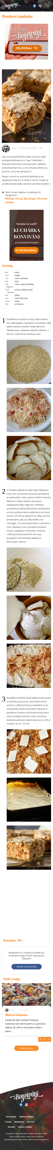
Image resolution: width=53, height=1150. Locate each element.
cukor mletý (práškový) (24, 284)
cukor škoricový (21, 298)
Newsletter (19, 1122)
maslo (17, 301)
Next (48, 1039)
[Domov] (11, 6)
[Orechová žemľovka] (26, 82)
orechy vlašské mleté (24, 289)
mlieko (17, 275)
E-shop (8, 1122)
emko (14, 148)
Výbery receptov (26, 1116)
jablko (17, 295)
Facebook (34, 6)
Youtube (32, 1104)
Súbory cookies (25, 1127)
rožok (17, 272)
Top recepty (11, 1116)
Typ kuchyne (30, 198)
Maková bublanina (16, 1015)
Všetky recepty (26, 1048)
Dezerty (19, 198)
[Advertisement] (26, 907)
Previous (41, 1039)
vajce (17, 281)
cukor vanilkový (21, 278)
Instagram (26, 1104)
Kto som (31, 1122)
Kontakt (11, 1127)
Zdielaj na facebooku (27, 966)
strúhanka (19, 304)
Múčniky (9, 198)
